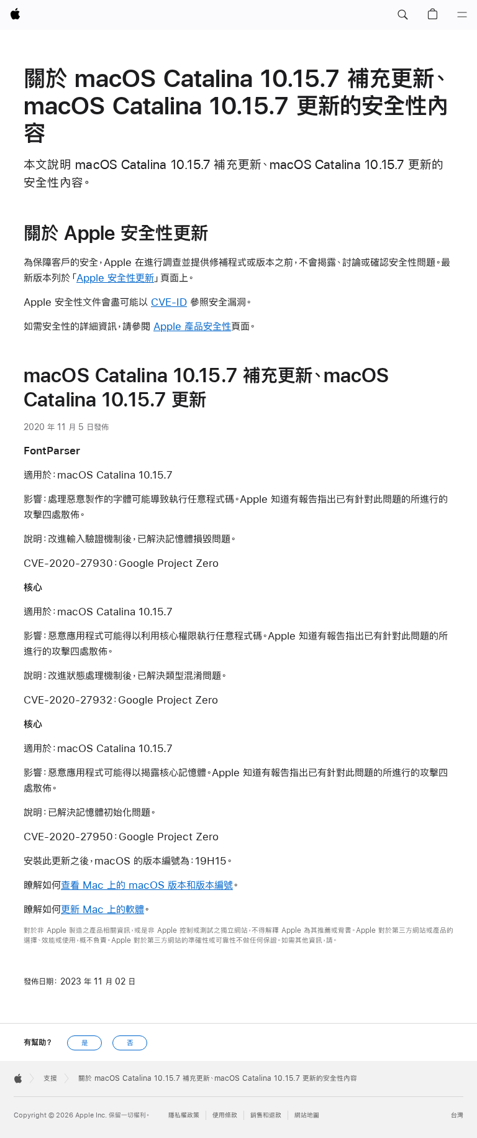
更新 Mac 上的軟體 (102, 909)
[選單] (462, 15)
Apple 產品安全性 (192, 326)
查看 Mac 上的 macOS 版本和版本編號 (147, 884)
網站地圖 (306, 1115)
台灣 (457, 1115)
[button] (402, 15)
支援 (50, 1078)
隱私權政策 (183, 1115)
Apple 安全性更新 (115, 277)
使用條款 (224, 1115)
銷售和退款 (265, 1115)
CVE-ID (169, 301)
